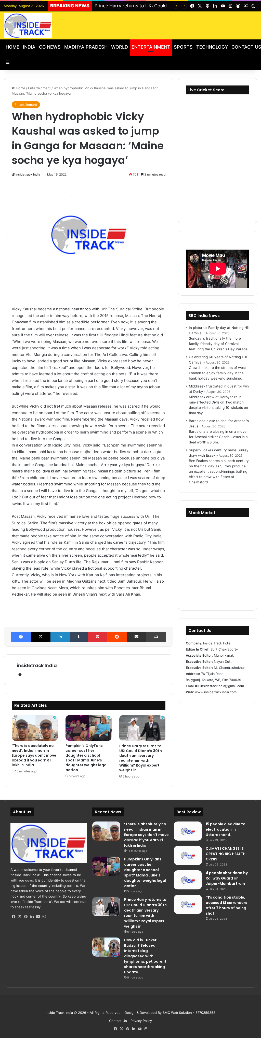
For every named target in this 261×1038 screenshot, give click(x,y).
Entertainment (151, 47)
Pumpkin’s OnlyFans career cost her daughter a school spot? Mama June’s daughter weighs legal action (87, 757)
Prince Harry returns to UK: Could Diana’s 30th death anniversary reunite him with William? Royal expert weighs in (140, 758)
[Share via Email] (136, 637)
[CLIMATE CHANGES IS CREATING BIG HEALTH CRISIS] (188, 855)
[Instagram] (44, 917)
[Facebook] (21, 637)
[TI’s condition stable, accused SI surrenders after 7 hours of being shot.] (188, 904)
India (29, 47)
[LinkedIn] (60, 637)
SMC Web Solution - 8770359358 (189, 1013)
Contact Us (118, 1021)
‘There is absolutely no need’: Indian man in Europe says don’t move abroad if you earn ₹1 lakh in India (34, 755)
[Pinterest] (97, 637)
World (119, 47)
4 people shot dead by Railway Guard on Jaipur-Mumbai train (227, 878)
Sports (183, 47)
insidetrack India (28, 174)
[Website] (20, 674)
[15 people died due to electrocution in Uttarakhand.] (188, 831)
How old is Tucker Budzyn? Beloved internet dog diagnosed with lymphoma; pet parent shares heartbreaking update (145, 956)
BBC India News (204, 315)
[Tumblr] (79, 637)
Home (12, 47)
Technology (212, 47)
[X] (40, 637)
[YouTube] (38, 917)
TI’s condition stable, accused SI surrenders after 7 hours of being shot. (226, 905)
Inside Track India (59, 1013)
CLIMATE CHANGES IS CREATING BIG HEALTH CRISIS (225, 854)
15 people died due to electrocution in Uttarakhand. (225, 829)
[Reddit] (117, 637)
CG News (50, 47)
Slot (127, 1004)
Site (134, 1004)
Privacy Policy (141, 1021)
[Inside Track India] (28, 25)
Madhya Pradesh (86, 47)
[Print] (156, 637)
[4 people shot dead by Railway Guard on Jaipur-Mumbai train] (188, 879)
